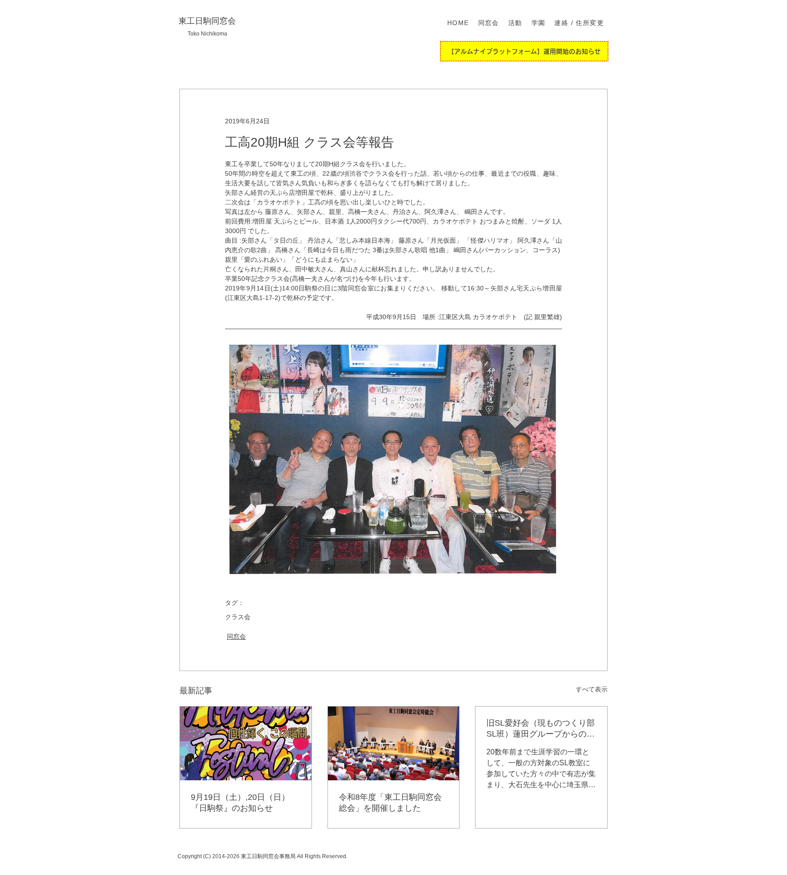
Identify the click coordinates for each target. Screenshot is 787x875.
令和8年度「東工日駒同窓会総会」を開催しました (390, 803)
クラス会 (237, 617)
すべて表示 (592, 689)
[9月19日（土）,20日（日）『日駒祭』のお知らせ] (246, 743)
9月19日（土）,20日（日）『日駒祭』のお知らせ (240, 803)
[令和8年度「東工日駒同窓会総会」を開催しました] (394, 743)
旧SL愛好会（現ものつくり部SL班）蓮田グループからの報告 (540, 728)
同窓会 (236, 636)
